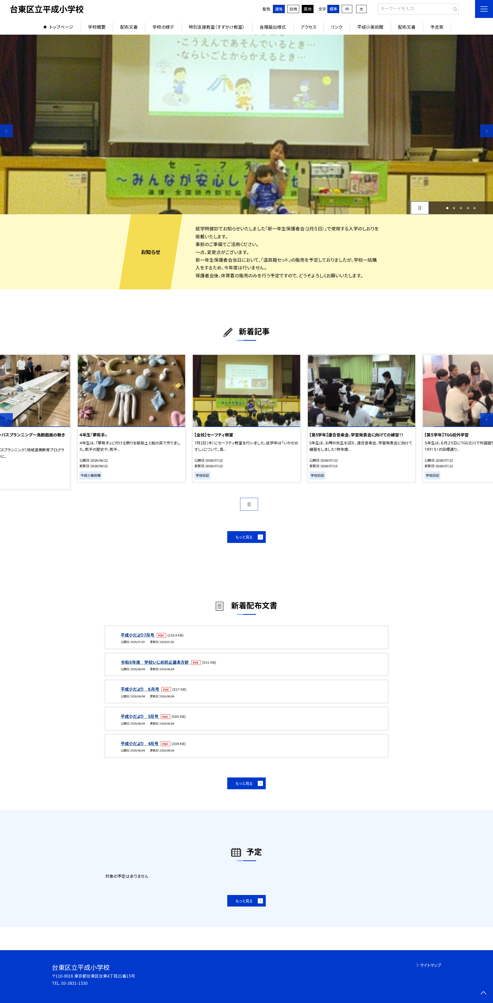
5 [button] (474, 208)
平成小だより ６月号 (140, 689)
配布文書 (129, 27)
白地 (293, 9)
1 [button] (447, 208)
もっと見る (244, 537)
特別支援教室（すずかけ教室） (217, 27)
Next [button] (486, 130)
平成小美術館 (370, 27)
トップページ (61, 27)
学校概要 (97, 27)
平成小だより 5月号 (140, 716)
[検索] (454, 8)
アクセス (308, 27)
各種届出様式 (273, 27)
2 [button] (454, 208)
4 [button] (468, 208)
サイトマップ (430, 965)
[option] (246, 124)
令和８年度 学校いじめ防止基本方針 (155, 662)
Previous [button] (6, 130)
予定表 (436, 27)
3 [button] (461, 208)
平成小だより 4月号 (140, 743)
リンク (336, 27)
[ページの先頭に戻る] (483, 993)
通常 (279, 9)
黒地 (307, 9)
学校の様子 (163, 27)
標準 (333, 9)
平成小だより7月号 (138, 635)
